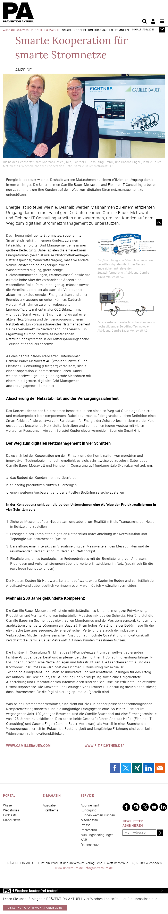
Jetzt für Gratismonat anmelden (35, 907)
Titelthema (50, 810)
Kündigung (88, 810)
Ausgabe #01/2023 (16, 30)
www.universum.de (69, 868)
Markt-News (11, 820)
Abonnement (90, 805)
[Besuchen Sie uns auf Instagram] (136, 807)
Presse (85, 825)
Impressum (89, 830)
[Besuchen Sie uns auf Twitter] (145, 807)
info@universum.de (99, 868)
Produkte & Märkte (45, 30)
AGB (84, 840)
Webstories (11, 810)
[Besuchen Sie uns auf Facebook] (126, 807)
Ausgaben (50, 805)
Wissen (8, 805)
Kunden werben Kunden (98, 815)
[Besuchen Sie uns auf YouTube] (154, 807)
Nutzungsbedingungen (97, 835)
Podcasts (10, 815)
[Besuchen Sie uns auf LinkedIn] (163, 807)
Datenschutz (90, 845)
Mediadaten (89, 820)
